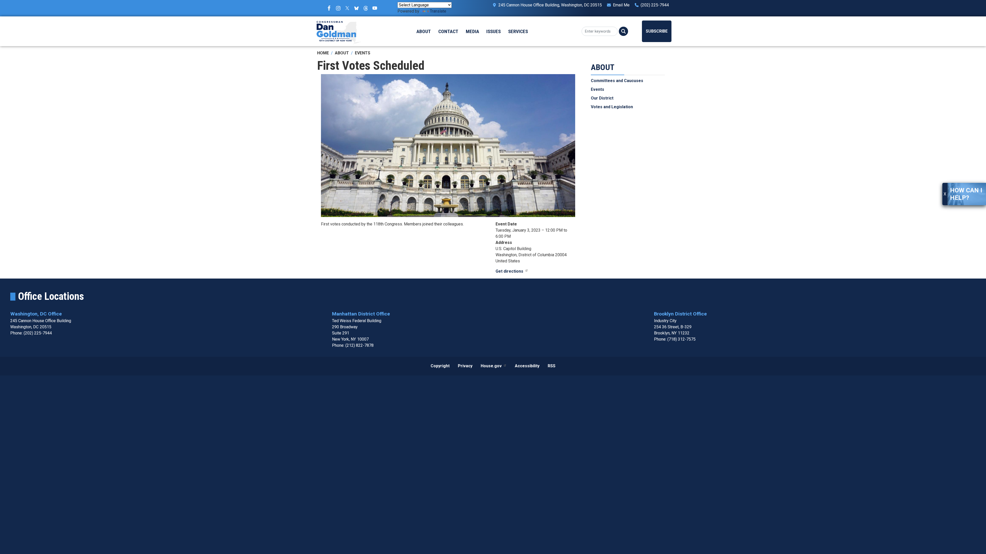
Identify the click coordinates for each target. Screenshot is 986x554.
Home (323, 53)
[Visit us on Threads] (367, 8)
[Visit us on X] (348, 8)
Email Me (621, 5)
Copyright (440, 365)
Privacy (465, 365)
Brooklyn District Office (680, 314)
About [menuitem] (423, 31)
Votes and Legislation (612, 106)
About (342, 53)
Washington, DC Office (36, 314)
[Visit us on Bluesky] (357, 8)
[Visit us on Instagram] (339, 8)
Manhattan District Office (361, 314)
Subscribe (657, 31)
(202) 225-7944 (655, 5)
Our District (602, 98)
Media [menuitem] (472, 31)
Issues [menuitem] (493, 31)
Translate (438, 11)
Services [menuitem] (518, 31)
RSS (551, 365)
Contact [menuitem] (448, 31)
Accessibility (527, 365)
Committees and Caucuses (617, 80)
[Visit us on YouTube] (376, 8)
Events (362, 53)
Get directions (509, 271)
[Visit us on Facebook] (330, 8)
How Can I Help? (966, 194)
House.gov (491, 365)
